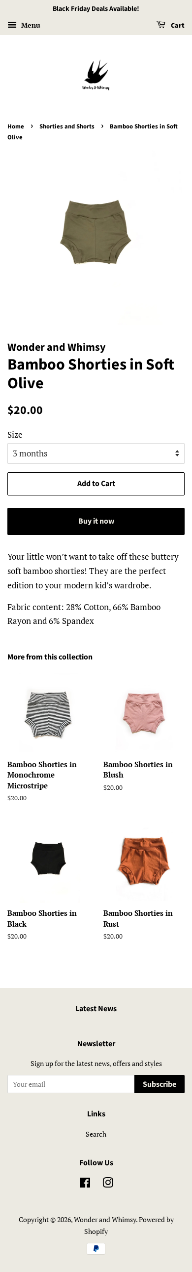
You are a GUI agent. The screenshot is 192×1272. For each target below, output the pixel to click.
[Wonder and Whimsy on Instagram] (107, 1184)
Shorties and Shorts (67, 126)
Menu (29, 25)
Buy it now (96, 521)
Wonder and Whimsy (105, 1219)
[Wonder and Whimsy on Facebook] (85, 1184)
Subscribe (159, 1084)
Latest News (96, 1008)
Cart (177, 26)
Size (15, 434)
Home (15, 126)
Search (96, 1134)
